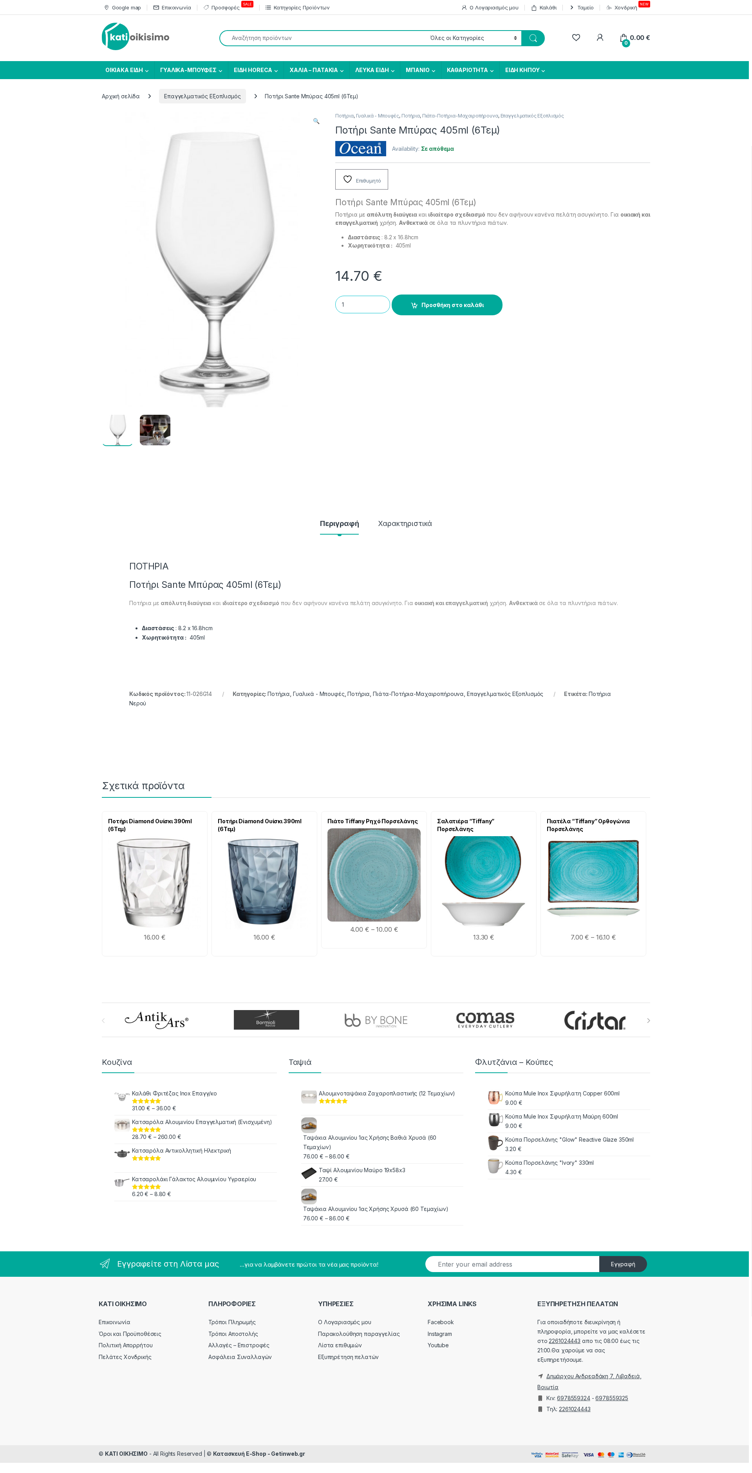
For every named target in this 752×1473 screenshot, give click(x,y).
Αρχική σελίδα (121, 96)
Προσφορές (231, 6)
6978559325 (611, 1398)
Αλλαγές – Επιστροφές (238, 1345)
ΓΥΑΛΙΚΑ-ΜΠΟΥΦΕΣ (188, 70)
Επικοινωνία (176, 7)
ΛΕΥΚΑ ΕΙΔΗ (372, 70)
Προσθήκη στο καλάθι (452, 305)
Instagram (440, 1333)
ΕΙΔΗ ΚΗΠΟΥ (522, 70)
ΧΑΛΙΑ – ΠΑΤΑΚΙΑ (313, 70)
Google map (126, 7)
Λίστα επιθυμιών (340, 1345)
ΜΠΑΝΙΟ (417, 70)
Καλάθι (548, 7)
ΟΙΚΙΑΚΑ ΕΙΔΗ (123, 70)
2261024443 (564, 1340)
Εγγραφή (623, 1264)
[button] (316, 121)
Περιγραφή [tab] (339, 524)
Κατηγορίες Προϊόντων (301, 7)
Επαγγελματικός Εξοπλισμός (202, 96)
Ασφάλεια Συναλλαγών (240, 1357)
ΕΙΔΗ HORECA (253, 70)
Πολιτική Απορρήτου (125, 1345)
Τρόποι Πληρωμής (232, 1322)
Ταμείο (585, 7)
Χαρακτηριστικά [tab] (405, 524)
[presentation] (648, 1020)
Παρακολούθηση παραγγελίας (359, 1333)
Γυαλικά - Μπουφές (378, 116)
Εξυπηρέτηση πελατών (348, 1357)
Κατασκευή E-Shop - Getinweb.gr (259, 1453)
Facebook (441, 1322)
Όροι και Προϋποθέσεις (130, 1333)
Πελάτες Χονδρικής (125, 1357)
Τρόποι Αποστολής (233, 1333)
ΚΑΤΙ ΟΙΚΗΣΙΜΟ (126, 1453)
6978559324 (573, 1398)
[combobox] (322, 38)
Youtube (438, 1345)
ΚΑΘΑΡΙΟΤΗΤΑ (467, 70)
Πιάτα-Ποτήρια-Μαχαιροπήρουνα (460, 116)
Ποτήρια (344, 116)
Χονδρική (632, 6)
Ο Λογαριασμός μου (494, 7)
